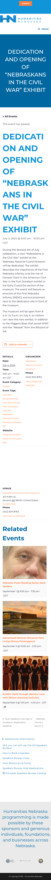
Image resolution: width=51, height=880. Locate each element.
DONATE (25, 3)
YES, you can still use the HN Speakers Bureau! (25, 746)
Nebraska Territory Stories (40, 722)
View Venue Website (14, 516)
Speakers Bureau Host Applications (23, 768)
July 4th (7, 410)
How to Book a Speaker (16, 753)
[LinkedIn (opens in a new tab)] (27, 9)
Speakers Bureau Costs (16, 758)
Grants (6, 386)
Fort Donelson (10, 406)
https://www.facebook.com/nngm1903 (12, 438)
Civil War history (11, 402)
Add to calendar (18, 344)
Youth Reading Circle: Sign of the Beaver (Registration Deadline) (17, 722)
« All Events (10, 116)
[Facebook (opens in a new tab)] (25, 9)
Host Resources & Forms (17, 763)
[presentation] (25, 562)
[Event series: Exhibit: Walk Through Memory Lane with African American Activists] (5, 707)
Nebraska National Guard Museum (11, 418)
